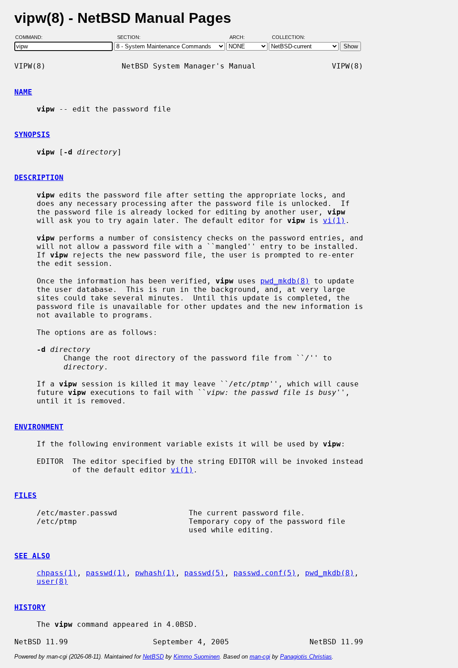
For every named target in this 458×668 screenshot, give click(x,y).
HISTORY (30, 607)
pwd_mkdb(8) (285, 281)
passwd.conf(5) (264, 573)
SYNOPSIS (32, 134)
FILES (25, 495)
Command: (31, 37)
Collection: (288, 37)
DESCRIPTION (39, 177)
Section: (130, 37)
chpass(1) (57, 573)
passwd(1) (106, 573)
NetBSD (153, 656)
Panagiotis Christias (306, 656)
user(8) (52, 581)
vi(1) (334, 220)
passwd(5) (204, 573)
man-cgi (260, 656)
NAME (23, 92)
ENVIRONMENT (39, 427)
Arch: (241, 37)
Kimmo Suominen (197, 656)
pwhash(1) (155, 573)
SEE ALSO (32, 556)
